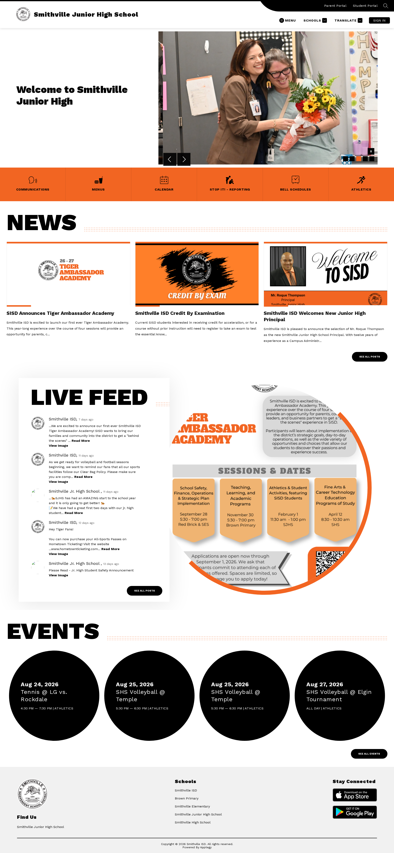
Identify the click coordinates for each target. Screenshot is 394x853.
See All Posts (369, 356)
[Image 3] (358, 158)
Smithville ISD (186, 790)
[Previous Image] (169, 160)
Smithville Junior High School (198, 814)
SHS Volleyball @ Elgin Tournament (339, 696)
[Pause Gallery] (371, 151)
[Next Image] (183, 160)
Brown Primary (186, 798)
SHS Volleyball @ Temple (140, 696)
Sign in (379, 20)
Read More (81, 441)
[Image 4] (365, 158)
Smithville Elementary (192, 806)
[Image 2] (352, 158)
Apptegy (206, 847)
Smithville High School (193, 822)
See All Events (369, 753)
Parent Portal (335, 6)
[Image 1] (345, 158)
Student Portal (365, 6)
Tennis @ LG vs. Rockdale (44, 696)
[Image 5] (371, 158)
